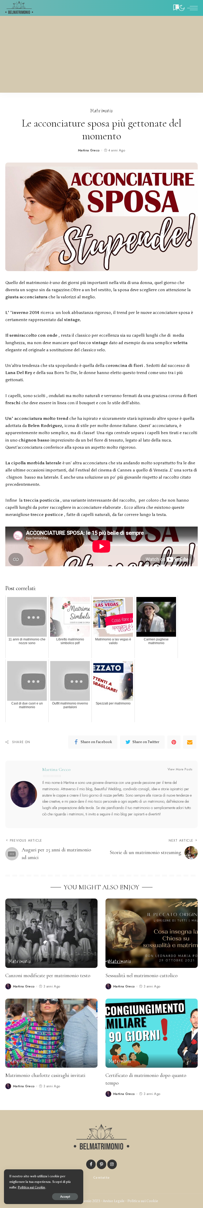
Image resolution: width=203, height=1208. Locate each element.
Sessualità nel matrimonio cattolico (141, 975)
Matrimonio (101, 111)
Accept (65, 1196)
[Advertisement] (101, 56)
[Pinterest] (174, 742)
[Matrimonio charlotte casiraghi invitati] (51, 1033)
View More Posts (180, 769)
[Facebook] (91, 1164)
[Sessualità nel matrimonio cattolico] (151, 933)
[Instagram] (112, 1164)
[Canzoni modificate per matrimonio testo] (51, 933)
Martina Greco (89, 150)
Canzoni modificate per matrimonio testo (47, 975)
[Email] (189, 742)
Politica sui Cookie (142, 1201)
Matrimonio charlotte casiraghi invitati (45, 1075)
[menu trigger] (191, 8)
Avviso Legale (113, 1201)
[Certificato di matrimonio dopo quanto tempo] (151, 1033)
